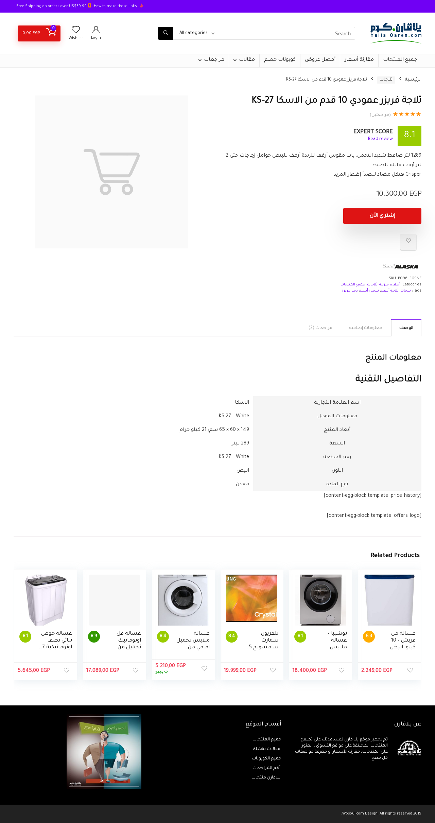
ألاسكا (388, 267)
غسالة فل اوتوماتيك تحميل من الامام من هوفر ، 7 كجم (126, 647)
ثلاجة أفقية (390, 291)
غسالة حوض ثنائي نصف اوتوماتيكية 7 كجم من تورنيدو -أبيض (56, 647)
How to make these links (115, 6)
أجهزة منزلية (389, 285)
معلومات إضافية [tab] (365, 328)
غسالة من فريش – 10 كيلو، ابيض (403, 640)
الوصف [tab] (406, 328)
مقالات (247, 60)
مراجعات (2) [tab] (320, 328)
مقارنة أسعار (359, 60)
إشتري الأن (382, 216)
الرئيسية (413, 79)
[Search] (165, 33)
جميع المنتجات (400, 60)
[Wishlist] (76, 32)
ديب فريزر (350, 291)
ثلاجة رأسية (369, 291)
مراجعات (214, 60)
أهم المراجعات (267, 768)
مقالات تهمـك (267, 749)
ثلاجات (386, 79)
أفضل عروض (320, 60)
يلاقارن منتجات (266, 777)
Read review (380, 139)
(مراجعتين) (380, 115)
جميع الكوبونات (266, 758)
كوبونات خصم (280, 60)
